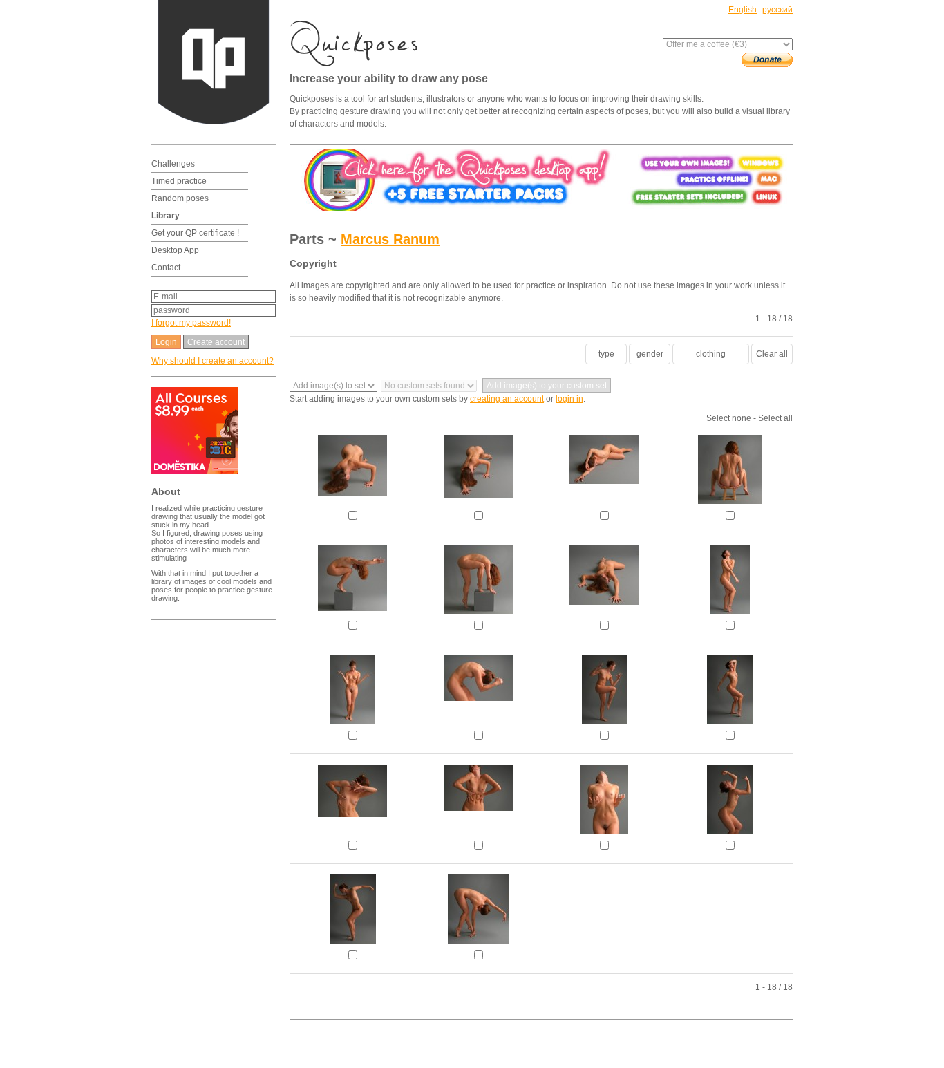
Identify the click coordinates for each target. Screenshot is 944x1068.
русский (777, 10)
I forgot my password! (191, 323)
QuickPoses (359, 43)
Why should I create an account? (212, 361)
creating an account (507, 399)
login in (569, 399)
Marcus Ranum (390, 239)
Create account (216, 342)
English (742, 10)
